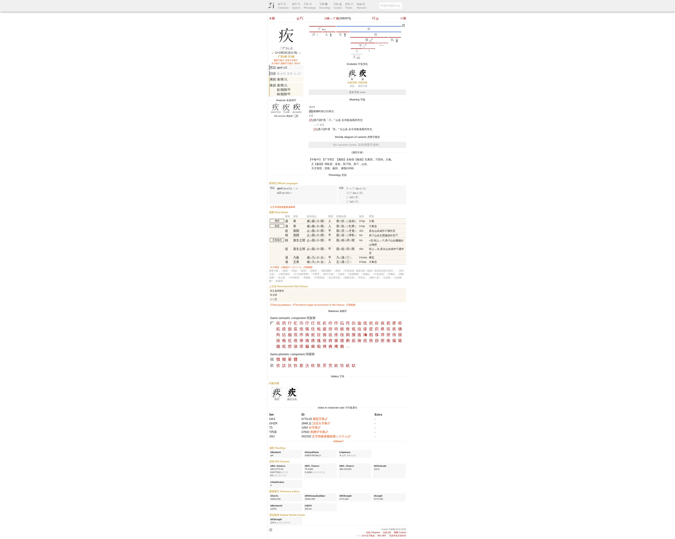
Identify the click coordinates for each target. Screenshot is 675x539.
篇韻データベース (292, 267)
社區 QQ (387, 532)
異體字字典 (286, 63)
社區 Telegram (373, 532)
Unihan (337, 441)
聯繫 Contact (400, 532)
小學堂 (275, 267)
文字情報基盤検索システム (330, 436)
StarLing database (281, 305)
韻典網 (309, 267)
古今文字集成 (368, 535)
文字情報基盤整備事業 (283, 207)
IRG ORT (382, 535)
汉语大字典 (290, 60)
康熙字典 (278, 60)
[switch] (295, 115)
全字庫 (274, 63)
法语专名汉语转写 (397, 535)
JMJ (296, 63)
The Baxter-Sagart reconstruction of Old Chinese (319, 305)
